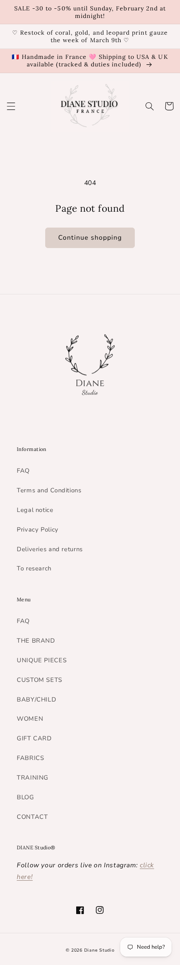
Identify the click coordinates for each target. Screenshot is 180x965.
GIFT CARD (34, 738)
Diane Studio (99, 950)
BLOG (25, 797)
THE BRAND (36, 640)
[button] (11, 106)
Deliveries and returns (50, 549)
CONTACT (32, 817)
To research (34, 568)
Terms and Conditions (49, 490)
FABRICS (30, 758)
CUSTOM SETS (39, 680)
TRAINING (33, 777)
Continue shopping (90, 237)
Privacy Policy (38, 529)
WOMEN (30, 718)
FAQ (23, 470)
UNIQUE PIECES (42, 660)
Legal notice (35, 510)
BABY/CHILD (36, 699)
